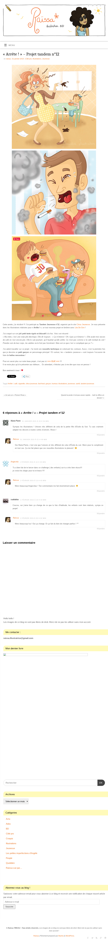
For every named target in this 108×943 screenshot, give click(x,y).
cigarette (21, 384)
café (15, 384)
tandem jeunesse (87, 384)
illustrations (62, 384)
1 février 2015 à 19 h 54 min (33, 500)
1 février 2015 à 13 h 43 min (33, 480)
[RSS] (96, 6)
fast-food (41, 384)
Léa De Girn (80, 328)
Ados (8, 824)
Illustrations (37, 59)
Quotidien (10, 863)
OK (100, 782)
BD (7, 828)
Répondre (101, 435)
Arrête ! (10, 384)
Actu (8, 819)
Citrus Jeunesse (83, 324)
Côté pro (28, 59)
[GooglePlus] (100, 6)
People (9, 858)
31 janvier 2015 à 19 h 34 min (35, 421)
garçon (48, 384)
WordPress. (70, 936)
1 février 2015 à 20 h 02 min (33, 518)
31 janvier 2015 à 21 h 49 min (33, 439)
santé (78, 384)
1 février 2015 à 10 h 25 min (33, 462)
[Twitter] (92, 6)
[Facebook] (88, 6)
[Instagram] (105, 6)
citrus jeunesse (31, 384)
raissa (8, 59)
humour (55, 384)
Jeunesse (46, 59)
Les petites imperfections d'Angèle (21, 853)
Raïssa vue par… (14, 868)
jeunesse (71, 384)
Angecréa (14, 462)
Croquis (9, 838)
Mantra (61, 936)
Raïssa (16, 439)
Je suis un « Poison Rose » (15, 395)
